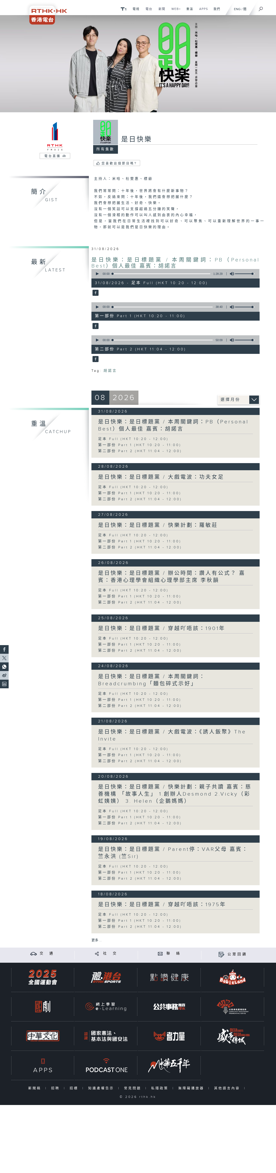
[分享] (97, 953)
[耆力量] (169, 1036)
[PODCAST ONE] (106, 1065)
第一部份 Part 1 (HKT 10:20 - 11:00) (139, 445)
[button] (97, 274)
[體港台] (106, 977)
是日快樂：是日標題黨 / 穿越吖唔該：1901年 (161, 628)
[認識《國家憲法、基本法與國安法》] (106, 1036)
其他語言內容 (228, 1088)
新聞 (160, 11)
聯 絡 (173, 953)
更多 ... (96, 940)
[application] (173, 274)
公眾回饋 (237, 954)
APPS (202, 11)
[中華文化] (43, 1036)
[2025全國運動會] (43, 977)
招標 (75, 1088)
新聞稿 (35, 1088)
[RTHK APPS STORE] (43, 1065)
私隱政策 (160, 1088)
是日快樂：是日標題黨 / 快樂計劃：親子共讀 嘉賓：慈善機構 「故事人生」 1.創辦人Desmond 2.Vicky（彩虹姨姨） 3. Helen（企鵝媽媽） (175, 794)
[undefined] (123, 9)
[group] (230, 274)
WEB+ (174, 11)
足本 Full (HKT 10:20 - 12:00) (133, 439)
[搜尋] (261, 7)
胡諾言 (110, 371)
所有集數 (105, 149)
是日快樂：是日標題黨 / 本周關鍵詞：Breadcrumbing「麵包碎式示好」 (151, 680)
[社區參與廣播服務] (233, 1006)
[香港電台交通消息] (33, 953)
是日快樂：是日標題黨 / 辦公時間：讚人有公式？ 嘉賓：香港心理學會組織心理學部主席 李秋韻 (171, 576)
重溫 (188, 11)
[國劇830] (43, 1006)
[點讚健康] (169, 977)
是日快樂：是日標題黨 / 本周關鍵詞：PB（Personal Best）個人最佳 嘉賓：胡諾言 (175, 263)
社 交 (110, 953)
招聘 (56, 1088)
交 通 (47, 953)
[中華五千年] (169, 1065)
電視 (134, 11)
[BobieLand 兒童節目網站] (233, 977)
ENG (237, 9)
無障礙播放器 (192, 1088)
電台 (147, 11)
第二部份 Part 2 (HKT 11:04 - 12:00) (140, 451)
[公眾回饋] (221, 954)
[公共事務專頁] (169, 1006)
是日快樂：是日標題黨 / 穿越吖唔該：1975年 (162, 905)
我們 (215, 11)
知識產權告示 (102, 1088)
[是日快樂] (95, 293)
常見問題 (133, 1088)
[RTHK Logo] (45, 12)
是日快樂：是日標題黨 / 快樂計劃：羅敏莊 (158, 525)
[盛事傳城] (233, 1036)
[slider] (244, 273)
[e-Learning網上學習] (106, 1006)
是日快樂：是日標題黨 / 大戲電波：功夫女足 (161, 477)
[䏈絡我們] (160, 953)
